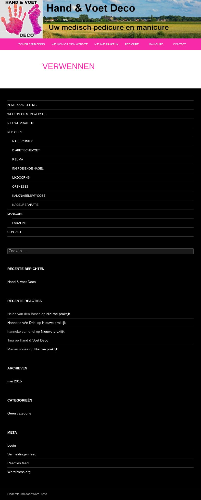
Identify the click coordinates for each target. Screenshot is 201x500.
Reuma (17, 159)
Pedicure (132, 44)
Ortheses (20, 186)
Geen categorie (19, 413)
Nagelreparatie (25, 205)
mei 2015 (14, 381)
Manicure (156, 44)
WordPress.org (19, 472)
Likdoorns (21, 177)
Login (11, 445)
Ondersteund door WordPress (27, 494)
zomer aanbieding (31, 44)
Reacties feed (18, 463)
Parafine (19, 223)
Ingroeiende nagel (28, 168)
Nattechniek (22, 141)
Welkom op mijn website (70, 44)
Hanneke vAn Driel (21, 323)
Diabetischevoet (26, 150)
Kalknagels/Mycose (28, 195)
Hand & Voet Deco (21, 282)
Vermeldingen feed (22, 454)
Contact (179, 44)
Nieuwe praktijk (106, 44)
